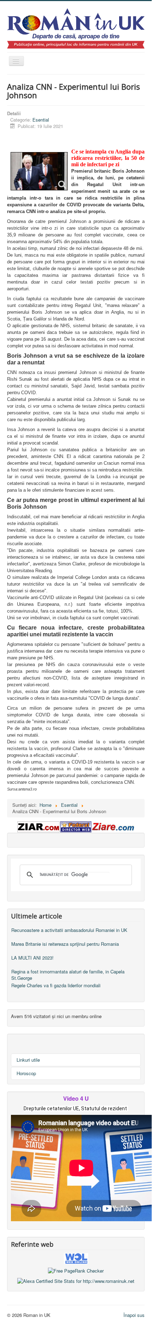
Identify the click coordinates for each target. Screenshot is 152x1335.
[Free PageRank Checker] (76, 1270)
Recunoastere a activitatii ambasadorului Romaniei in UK (69, 930)
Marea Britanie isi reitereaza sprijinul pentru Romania (65, 943)
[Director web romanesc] (76, 1257)
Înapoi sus (134, 1315)
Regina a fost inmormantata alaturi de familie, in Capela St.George (67, 974)
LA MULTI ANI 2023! (32, 957)
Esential (40, 119)
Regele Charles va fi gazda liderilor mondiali (56, 985)
